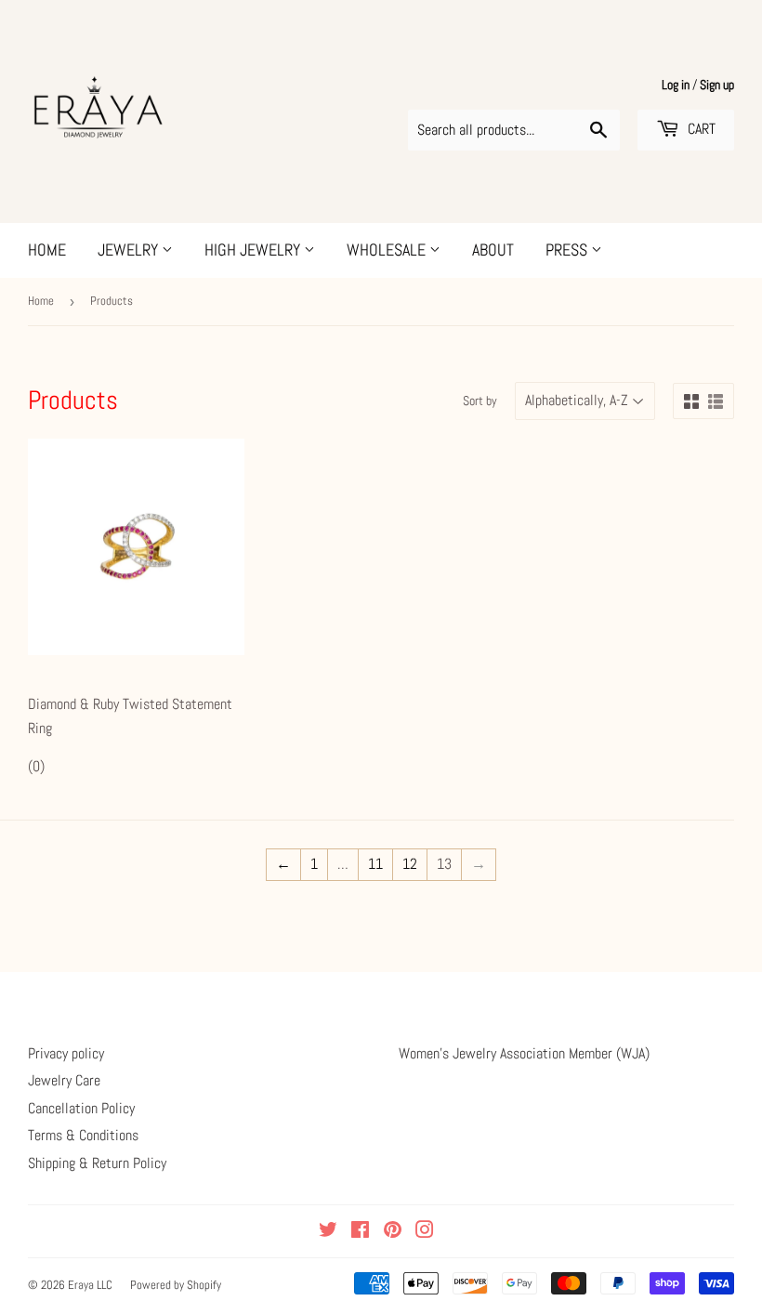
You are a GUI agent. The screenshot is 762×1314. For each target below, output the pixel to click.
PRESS (568, 249)
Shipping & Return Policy (97, 1163)
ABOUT (493, 249)
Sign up (717, 85)
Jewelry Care (64, 1080)
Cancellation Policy (81, 1108)
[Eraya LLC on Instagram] (424, 1232)
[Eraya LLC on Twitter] (328, 1232)
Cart (700, 128)
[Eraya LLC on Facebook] (360, 1232)
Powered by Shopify (175, 1285)
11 (375, 864)
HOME (47, 249)
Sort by (480, 400)
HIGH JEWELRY (254, 249)
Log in (676, 85)
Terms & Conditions (83, 1135)
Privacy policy (66, 1053)
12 (409, 864)
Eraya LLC (90, 1285)
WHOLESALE (388, 249)
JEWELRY (130, 249)
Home (41, 301)
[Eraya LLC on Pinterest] (392, 1232)
